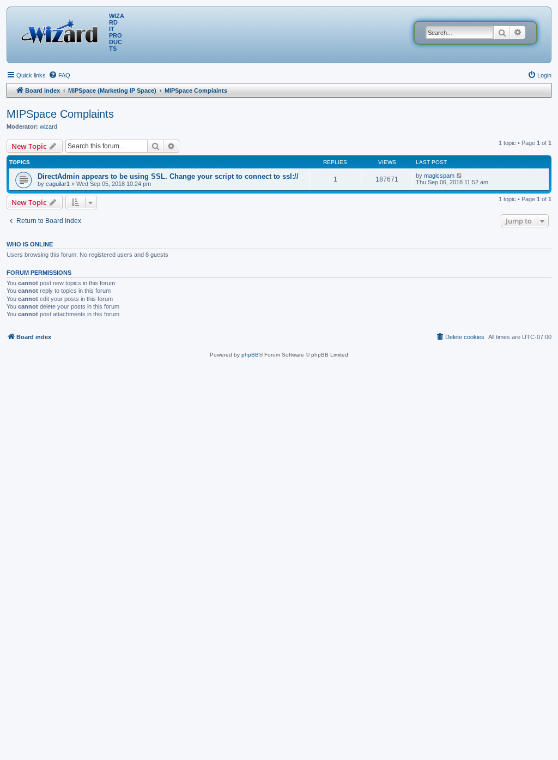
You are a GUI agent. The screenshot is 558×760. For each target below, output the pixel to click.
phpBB (250, 355)
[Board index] (62, 30)
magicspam (439, 175)
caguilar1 (58, 183)
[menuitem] (59, 75)
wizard (48, 126)
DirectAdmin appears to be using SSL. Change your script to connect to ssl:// (168, 176)
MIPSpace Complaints (60, 114)
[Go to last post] (459, 175)
